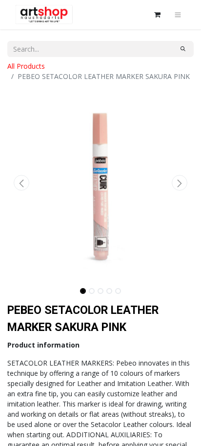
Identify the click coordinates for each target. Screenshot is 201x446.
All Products (26, 66)
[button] (21, 183)
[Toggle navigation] (178, 14)
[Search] (183, 49)
